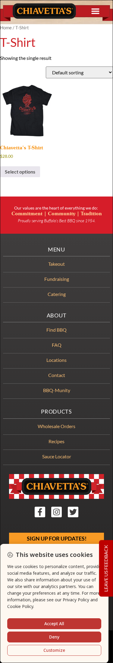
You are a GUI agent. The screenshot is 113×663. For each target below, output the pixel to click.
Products (56, 411)
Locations (56, 360)
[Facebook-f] (40, 512)
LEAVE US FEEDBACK (106, 568)
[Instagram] (56, 512)
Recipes (56, 441)
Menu (56, 249)
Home (6, 27)
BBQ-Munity (56, 390)
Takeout (56, 264)
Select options (20, 171)
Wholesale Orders (56, 426)
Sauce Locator (56, 456)
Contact (56, 375)
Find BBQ (56, 330)
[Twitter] (73, 512)
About (57, 315)
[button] (95, 11)
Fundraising (56, 279)
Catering (57, 294)
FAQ (56, 345)
